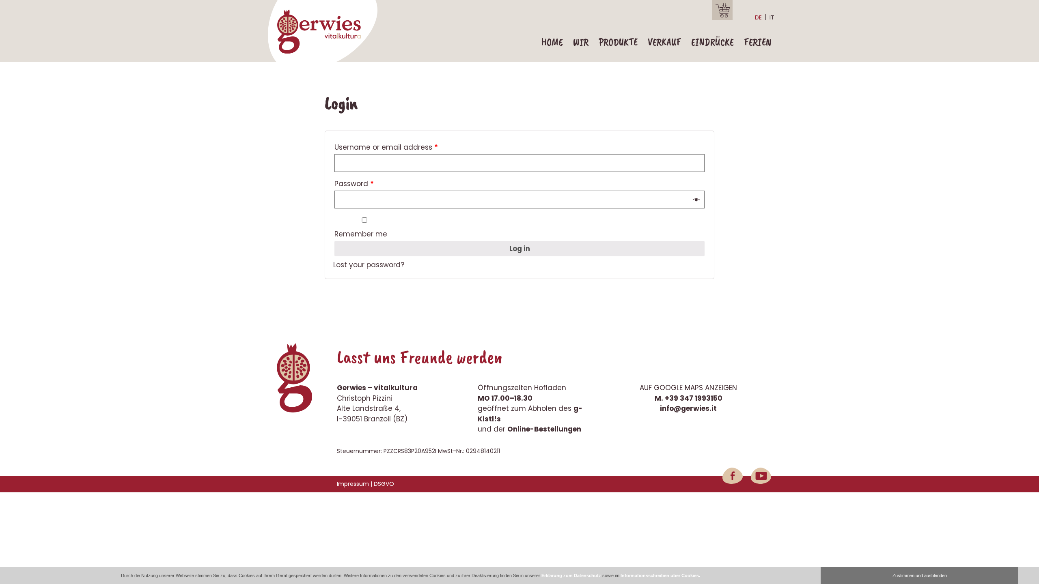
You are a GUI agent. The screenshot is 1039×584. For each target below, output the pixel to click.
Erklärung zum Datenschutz (571, 575)
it (772, 17)
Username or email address (386, 147)
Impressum (353, 484)
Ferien (757, 42)
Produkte (618, 42)
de (758, 17)
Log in (519, 248)
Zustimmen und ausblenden (919, 575)
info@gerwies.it (688, 408)
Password (354, 184)
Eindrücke (712, 42)
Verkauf (664, 42)
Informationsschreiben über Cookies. (660, 575)
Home (552, 42)
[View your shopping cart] (722, 10)
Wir (580, 42)
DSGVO (384, 484)
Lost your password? (368, 265)
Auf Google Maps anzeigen (688, 388)
